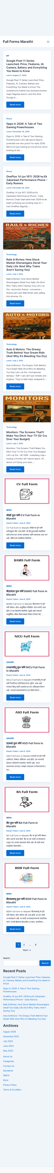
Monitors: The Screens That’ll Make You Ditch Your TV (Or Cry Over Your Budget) (26, 435)
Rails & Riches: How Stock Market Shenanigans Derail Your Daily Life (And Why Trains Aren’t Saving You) (26, 264)
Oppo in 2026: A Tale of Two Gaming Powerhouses (24, 125)
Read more (15, 104)
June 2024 (8, 1046)
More (5, 1080)
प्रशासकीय (10, 662)
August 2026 (9, 1031)
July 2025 (8, 1041)
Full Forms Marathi (18, 41)
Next (27, 950)
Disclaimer (8, 1070)
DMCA (6, 1075)
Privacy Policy (10, 1085)
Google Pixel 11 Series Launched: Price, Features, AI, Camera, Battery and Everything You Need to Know (26, 66)
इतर (7, 56)
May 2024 (8, 1050)
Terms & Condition (12, 1089)
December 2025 (11, 1036)
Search (6, 958)
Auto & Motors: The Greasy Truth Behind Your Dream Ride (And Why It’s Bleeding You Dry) (26, 353)
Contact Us (8, 1066)
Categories (8, 1061)
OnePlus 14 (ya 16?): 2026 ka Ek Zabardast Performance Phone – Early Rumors (26, 180)
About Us (7, 1056)
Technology (11, 254)
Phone (9, 119)
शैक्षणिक (9, 510)
